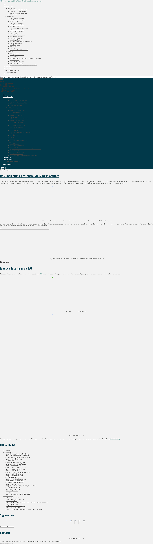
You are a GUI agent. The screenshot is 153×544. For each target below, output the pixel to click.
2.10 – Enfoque (13, 33)
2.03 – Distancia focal (15, 21)
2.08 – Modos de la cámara (17, 30)
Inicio (4, 4)
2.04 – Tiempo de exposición (17, 23)
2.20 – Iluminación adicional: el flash (19, 50)
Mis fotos (2, 262)
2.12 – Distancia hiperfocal (16, 36)
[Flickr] (2, 168)
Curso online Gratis (8, 6)
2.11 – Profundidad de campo (17, 35)
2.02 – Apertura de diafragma (17, 19)
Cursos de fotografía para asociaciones (16, 88)
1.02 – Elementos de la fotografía (18, 11)
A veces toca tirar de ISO (16, 268)
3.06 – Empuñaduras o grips (17, 61)
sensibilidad (41, 274)
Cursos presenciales (8, 69)
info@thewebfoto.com (76, 538)
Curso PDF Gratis (7, 67)
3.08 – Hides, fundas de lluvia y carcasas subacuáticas (23, 65)
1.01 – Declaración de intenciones (18, 9)
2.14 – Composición (15, 40)
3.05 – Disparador (14, 60)
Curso (1, 170)
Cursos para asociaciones (13, 70)
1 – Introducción (10, 8)
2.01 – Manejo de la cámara (17, 18)
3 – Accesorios (10, 51)
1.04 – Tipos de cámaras (16, 14)
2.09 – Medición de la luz (16, 31)
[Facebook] (1, 168)
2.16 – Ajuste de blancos (16, 43)
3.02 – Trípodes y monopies (17, 55)
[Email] (5, 168)
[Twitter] (0, 168)
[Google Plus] (4, 168)
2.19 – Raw (12, 48)
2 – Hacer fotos (10, 16)
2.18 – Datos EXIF (14, 46)
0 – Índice (6, 450)
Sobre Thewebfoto (7, 74)
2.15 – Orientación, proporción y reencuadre (21, 41)
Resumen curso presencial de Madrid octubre (29, 175)
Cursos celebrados (11, 72)
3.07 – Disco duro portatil (16, 63)
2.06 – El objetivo (14, 26)
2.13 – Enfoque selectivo (16, 38)
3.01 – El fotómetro (14, 53)
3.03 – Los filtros (14, 56)
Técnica (7, 262)
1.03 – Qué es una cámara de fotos (18, 13)
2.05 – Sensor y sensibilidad (17, 25)
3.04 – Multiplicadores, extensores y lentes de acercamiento (25, 58)
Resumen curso (8, 170)
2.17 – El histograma (15, 45)
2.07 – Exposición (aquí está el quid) (19, 28)
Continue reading (115, 439)
